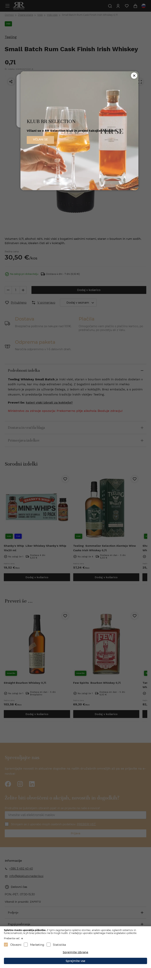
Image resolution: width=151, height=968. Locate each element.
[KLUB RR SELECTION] (79, 189)
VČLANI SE (40, 139)
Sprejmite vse (75, 961)
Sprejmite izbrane (75, 952)
